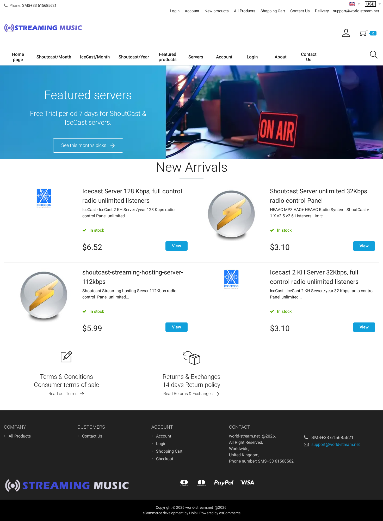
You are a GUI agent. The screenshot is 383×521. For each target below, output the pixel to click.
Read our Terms (62, 393)
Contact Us (300, 11)
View (176, 245)
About (281, 56)
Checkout (164, 458)
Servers (195, 56)
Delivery (322, 11)
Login (175, 11)
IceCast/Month (95, 56)
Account (192, 11)
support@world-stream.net (356, 11)
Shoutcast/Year (134, 56)
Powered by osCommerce (219, 513)
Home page (18, 57)
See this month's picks (83, 145)
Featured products (168, 57)
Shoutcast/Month (53, 56)
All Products (244, 11)
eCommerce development (163, 513)
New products (217, 11)
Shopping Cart (273, 11)
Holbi (193, 513)
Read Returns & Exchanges (188, 393)
